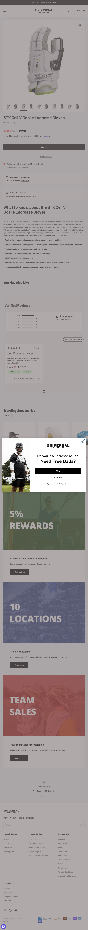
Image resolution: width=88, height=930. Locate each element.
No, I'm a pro (58, 477)
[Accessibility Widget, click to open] (3, 926)
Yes (58, 471)
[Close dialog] (83, 441)
